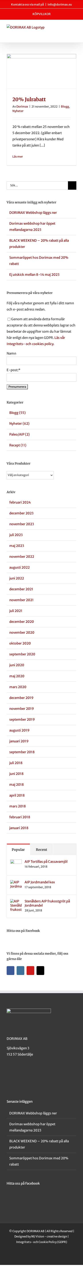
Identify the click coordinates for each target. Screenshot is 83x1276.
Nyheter (17, 111)
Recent (41, 849)
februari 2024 (20, 502)
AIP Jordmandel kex (40, 882)
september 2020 (22, 654)
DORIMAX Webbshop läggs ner (33, 212)
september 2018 (22, 752)
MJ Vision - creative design (49, 1236)
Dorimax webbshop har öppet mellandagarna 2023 (32, 1127)
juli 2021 (15, 611)
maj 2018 (16, 784)
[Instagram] (20, 970)
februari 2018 (19, 817)
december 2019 (21, 698)
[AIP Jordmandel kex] (16, 883)
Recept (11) (17, 445)
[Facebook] (10, 970)
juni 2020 (16, 665)
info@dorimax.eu (60, 4)
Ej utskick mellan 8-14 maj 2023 (34, 274)
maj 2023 (16, 546)
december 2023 (21, 513)
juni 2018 (16, 774)
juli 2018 (16, 763)
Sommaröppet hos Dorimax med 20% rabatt (38, 1161)
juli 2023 (16, 535)
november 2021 (21, 600)
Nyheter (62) (19, 423)
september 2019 (22, 719)
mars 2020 (17, 687)
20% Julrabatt (29, 99)
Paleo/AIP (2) (19, 434)
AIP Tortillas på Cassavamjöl (46, 861)
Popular (18, 849)
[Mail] (40, 970)
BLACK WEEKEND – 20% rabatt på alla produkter (39, 1144)
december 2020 (21, 622)
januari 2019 (19, 741)
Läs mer (17, 156)
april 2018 (17, 795)
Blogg (65, 106)
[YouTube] (30, 970)
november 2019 (21, 709)
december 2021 (21, 589)
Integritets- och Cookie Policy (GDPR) (41, 1242)
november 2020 (21, 632)
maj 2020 (16, 676)
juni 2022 (16, 578)
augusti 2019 (19, 730)
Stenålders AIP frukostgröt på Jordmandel (47, 903)
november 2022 (21, 556)
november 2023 (21, 524)
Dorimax (22, 106)
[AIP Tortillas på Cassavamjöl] (16, 862)
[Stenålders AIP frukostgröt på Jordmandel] (16, 902)
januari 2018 (19, 828)
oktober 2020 (20, 643)
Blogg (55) (17, 413)
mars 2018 (17, 806)
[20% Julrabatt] (41, 71)
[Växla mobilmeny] (74, 29)
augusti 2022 (19, 567)
